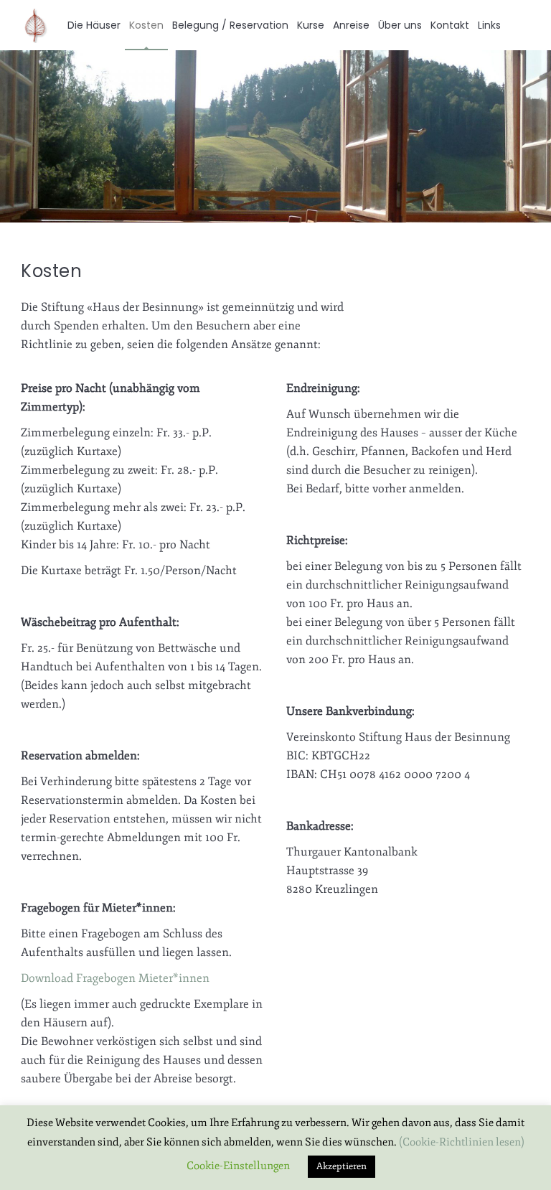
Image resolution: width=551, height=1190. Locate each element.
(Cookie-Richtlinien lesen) (461, 1142)
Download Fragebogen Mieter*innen (115, 978)
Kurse (310, 25)
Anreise (351, 25)
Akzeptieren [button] (341, 1166)
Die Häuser (94, 25)
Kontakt (449, 25)
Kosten (146, 25)
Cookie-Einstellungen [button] (238, 1166)
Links (489, 25)
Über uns (400, 25)
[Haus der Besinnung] (35, 25)
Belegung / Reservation (230, 25)
